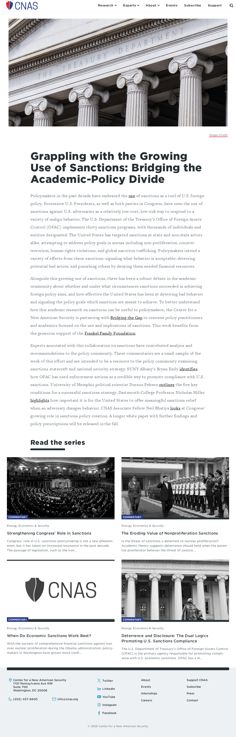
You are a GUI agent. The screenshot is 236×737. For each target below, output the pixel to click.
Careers (146, 700)
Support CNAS (197, 680)
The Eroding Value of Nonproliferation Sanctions (169, 533)
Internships (149, 693)
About (145, 680)
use (132, 196)
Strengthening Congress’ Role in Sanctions (49, 533)
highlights (40, 400)
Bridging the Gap (126, 317)
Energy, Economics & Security (28, 525)
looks (175, 408)
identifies (189, 369)
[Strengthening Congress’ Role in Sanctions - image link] (61, 487)
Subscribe (194, 686)
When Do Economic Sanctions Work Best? (49, 636)
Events (146, 686)
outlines (167, 384)
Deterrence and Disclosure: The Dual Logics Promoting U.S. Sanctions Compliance (164, 638)
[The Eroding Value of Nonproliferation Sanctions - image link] (175, 487)
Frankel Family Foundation (110, 333)
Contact (192, 700)
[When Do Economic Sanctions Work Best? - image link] (61, 589)
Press (190, 693)
